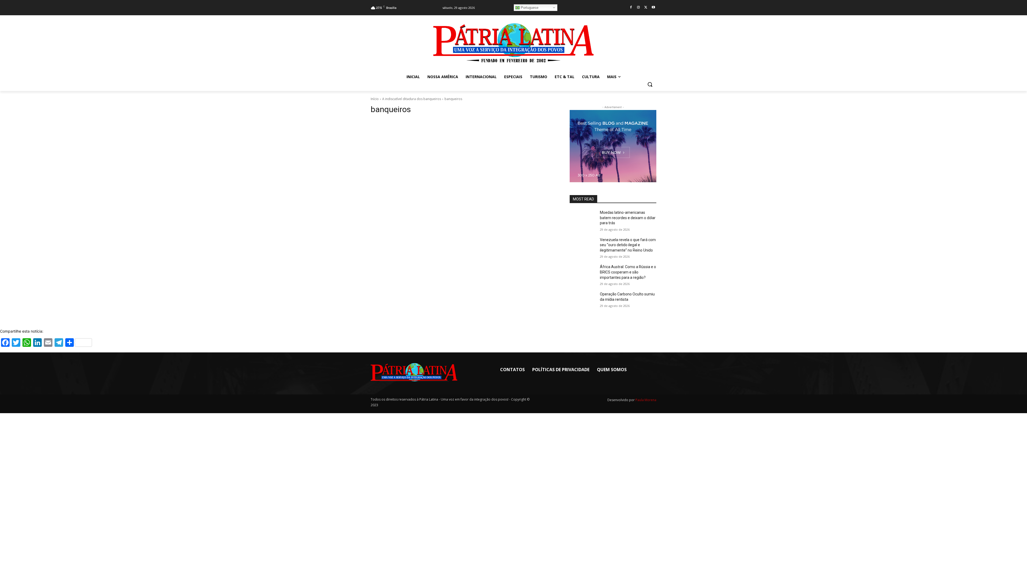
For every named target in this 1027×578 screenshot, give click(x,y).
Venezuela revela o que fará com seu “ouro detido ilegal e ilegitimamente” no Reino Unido (628, 245)
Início (375, 99)
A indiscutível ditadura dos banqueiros (411, 99)
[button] (649, 84)
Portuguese (529, 8)
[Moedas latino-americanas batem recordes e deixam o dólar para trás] (583, 219)
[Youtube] (653, 8)
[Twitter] (646, 8)
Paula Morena (645, 400)
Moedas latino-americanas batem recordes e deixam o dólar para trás (628, 217)
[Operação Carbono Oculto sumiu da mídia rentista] (583, 301)
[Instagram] (638, 8)
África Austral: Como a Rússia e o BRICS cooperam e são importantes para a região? (628, 272)
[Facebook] (631, 8)
